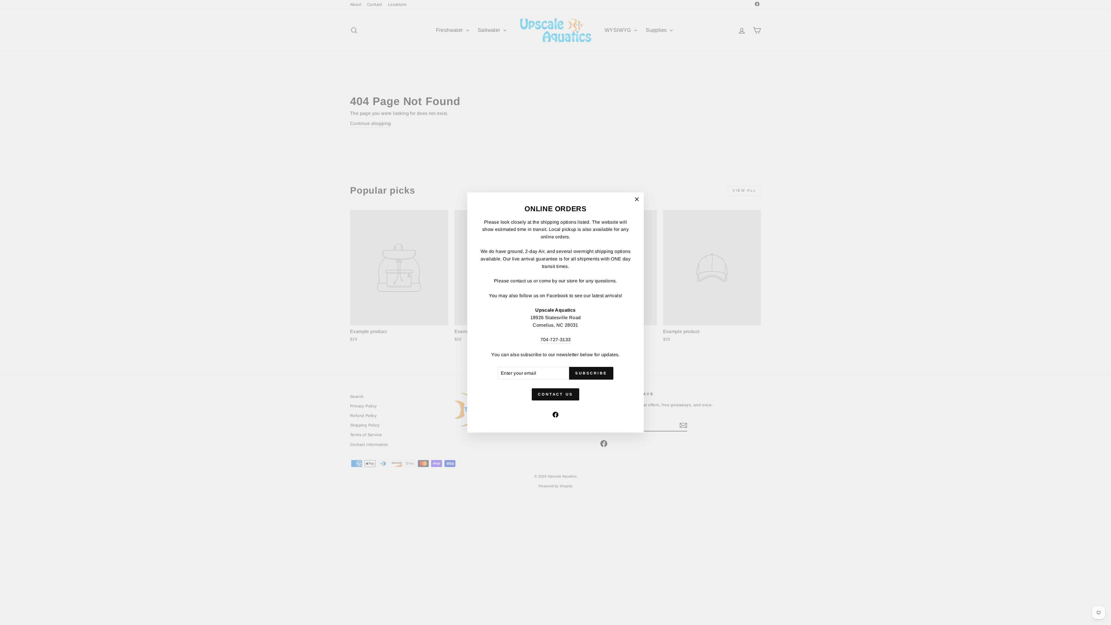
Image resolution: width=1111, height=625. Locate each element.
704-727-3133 (555, 339)
